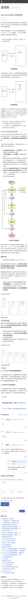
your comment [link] (23, 414)
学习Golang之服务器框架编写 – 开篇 (11, 555)
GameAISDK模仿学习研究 (8, 541)
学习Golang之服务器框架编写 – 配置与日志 (13, 553)
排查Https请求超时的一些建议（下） (11, 533)
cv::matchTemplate (13, 247)
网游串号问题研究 (6, 547)
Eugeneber (5, 579)
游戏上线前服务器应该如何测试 (10, 567)
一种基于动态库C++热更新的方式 (10, 523)
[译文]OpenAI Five (7, 571)
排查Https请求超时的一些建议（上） (11, 535)
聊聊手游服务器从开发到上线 (9, 525)
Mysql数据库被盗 (6, 545)
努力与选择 (5, 559)
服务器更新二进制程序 (8, 519)
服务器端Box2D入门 (18, 579)
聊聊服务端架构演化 (7, 537)
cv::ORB (5, 247)
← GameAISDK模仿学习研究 (8, 408)
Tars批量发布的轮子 (7, 557)
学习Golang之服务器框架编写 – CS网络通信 (13, 551)
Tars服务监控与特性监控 (8, 573)
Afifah (8, 432)
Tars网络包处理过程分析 (8, 569)
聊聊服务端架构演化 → (21, 408)
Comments (5, 19)
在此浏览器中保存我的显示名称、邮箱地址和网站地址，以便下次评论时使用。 (12, 499)
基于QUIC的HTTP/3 (7, 531)
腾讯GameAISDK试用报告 (8, 543)
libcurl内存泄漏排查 (7, 565)
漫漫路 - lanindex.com (20, 403)
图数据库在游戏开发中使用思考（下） (12, 527)
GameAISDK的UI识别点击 (9, 539)
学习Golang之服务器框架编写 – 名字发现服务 (14, 549)
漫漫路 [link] (5, 7)
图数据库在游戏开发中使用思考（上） (12, 529)
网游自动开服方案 (6, 561)
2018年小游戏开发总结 (8, 563)
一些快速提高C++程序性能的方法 (10, 521)
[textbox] (14, 485)
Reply (25, 427)
